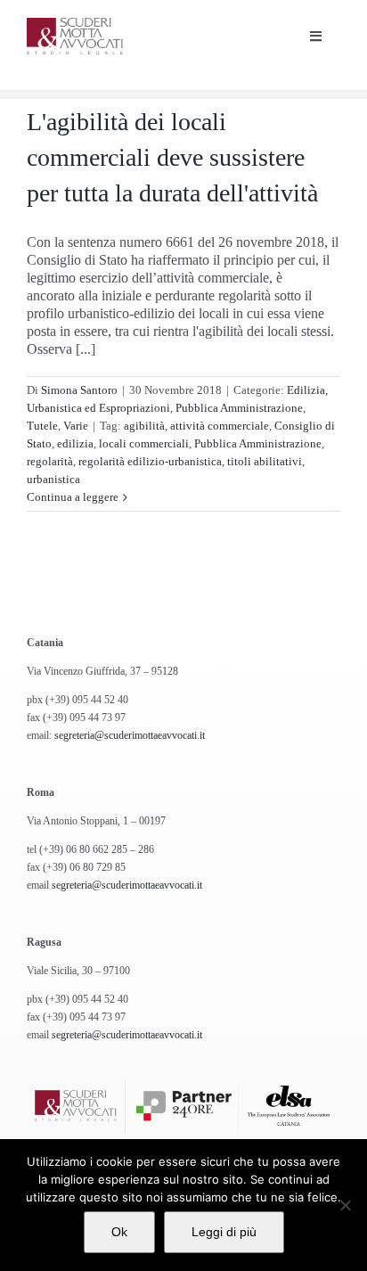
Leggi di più (224, 1232)
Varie (75, 425)
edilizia (75, 443)
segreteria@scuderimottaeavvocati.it (129, 735)
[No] (345, 1205)
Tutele (42, 425)
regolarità (50, 461)
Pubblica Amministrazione (239, 407)
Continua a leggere (72, 497)
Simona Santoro (79, 390)
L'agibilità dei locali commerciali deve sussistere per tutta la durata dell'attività (172, 157)
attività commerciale (219, 425)
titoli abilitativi (264, 461)
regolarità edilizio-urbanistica (150, 461)
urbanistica (53, 479)
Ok (119, 1232)
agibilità (144, 425)
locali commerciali (144, 443)
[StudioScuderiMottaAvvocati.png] (75, 24)
